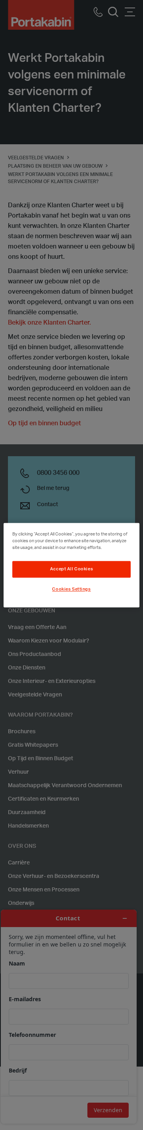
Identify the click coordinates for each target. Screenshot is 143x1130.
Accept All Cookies (71, 569)
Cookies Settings (71, 589)
